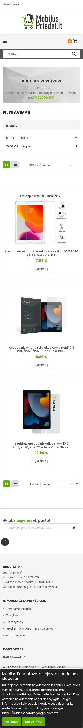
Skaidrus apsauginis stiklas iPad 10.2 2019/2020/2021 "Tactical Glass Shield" (41, 445)
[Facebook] (5, 542)
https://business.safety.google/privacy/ (30, 713)
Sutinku (11, 722)
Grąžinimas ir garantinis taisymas (29, 629)
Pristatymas (14, 622)
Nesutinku (33, 722)
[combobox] (41, 54)
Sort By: (34, 165)
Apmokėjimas (15, 635)
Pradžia (42, 88)
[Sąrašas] (15, 164)
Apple (73, 93)
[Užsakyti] (73, 527)
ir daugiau (41, 146)
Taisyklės (12, 615)
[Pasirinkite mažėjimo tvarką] (77, 165)
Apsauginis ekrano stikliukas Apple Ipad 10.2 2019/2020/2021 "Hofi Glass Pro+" (41, 349)
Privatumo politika (18, 609)
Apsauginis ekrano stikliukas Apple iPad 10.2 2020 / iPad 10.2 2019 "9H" (41, 253)
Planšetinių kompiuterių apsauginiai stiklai (34, 93)
